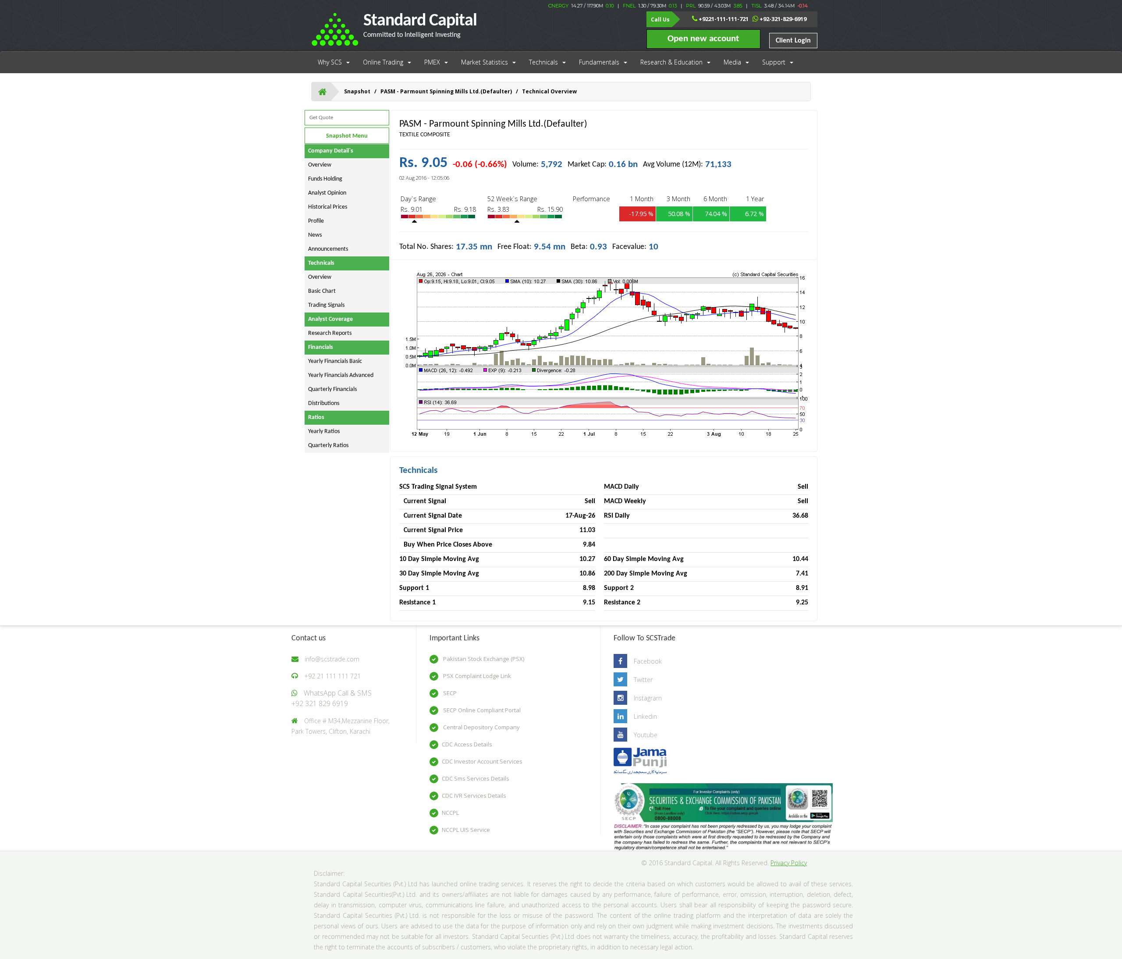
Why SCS (330, 62)
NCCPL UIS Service (466, 830)
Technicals (543, 62)
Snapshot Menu (347, 136)
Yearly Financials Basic (335, 361)
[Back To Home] (322, 91)
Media (732, 62)
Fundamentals (599, 62)
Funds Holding (325, 179)
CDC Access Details (467, 744)
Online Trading (383, 62)
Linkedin (645, 716)
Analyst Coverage (330, 319)
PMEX (432, 62)
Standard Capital (420, 25)
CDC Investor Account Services (482, 761)
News (315, 235)
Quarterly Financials (332, 389)
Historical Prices (327, 207)
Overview (319, 165)
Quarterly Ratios (328, 445)
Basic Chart (322, 291)
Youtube (645, 735)
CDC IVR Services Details (474, 795)
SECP (449, 693)
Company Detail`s (330, 151)
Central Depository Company (481, 727)
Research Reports (330, 333)
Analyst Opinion (327, 193)
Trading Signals (326, 305)
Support (773, 62)
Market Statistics (484, 62)
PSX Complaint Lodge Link (476, 676)
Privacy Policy (788, 863)
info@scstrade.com (332, 659)
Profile (316, 221)
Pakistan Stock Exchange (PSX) (483, 659)
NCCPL (450, 813)
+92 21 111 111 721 (332, 676)
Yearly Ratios (324, 431)
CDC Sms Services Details (475, 778)
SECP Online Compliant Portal (481, 710)
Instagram (648, 698)
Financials (320, 347)
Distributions (323, 403)
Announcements (328, 249)
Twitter (643, 679)
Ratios (316, 417)
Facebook (648, 661)
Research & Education (671, 62)
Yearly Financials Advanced (340, 375)
